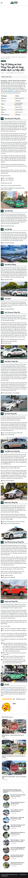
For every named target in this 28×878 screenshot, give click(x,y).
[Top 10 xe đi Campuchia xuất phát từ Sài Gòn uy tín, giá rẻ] (6, 797)
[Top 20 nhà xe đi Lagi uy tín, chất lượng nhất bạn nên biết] (6, 827)
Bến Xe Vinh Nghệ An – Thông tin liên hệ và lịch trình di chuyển (17, 840)
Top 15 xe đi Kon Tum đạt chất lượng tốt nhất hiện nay (16, 810)
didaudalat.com (10, 91)
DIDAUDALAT (6, 689)
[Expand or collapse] (26, 77)
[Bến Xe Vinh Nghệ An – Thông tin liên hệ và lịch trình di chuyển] (6, 842)
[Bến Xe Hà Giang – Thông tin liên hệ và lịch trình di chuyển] (14, 726)
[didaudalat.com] (14, 2)
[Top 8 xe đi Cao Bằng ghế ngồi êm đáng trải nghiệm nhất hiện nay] (6, 850)
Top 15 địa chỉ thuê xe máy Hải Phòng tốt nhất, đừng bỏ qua (16, 855)
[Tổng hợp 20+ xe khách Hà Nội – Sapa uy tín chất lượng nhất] (14, 768)
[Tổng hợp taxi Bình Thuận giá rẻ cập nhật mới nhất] (6, 805)
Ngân (3, 72)
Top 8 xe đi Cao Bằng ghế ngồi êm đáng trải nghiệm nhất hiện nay (17, 848)
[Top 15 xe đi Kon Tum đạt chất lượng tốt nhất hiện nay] (6, 812)
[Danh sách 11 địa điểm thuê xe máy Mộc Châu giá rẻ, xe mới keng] (14, 747)
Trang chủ (3, 57)
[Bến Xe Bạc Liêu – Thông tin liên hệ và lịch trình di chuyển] (6, 820)
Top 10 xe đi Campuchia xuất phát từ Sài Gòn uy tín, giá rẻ (17, 795)
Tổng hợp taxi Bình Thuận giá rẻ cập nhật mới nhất (17, 803)
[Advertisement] (14, 20)
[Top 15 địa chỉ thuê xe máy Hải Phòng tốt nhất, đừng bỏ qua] (6, 857)
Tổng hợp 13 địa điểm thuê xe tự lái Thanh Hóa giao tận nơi (17, 863)
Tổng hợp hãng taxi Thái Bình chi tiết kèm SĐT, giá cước (17, 833)
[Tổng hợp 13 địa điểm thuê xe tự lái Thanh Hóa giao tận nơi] (6, 865)
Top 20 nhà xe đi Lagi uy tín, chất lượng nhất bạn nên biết (17, 825)
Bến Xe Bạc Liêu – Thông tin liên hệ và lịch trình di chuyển (17, 818)
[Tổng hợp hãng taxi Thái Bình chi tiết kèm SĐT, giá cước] (6, 835)
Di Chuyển (7, 57)
